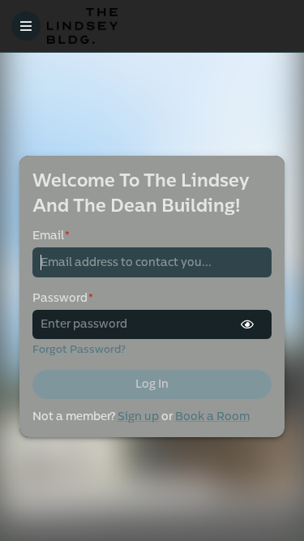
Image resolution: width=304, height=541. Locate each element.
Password (62, 298)
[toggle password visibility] (247, 324)
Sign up (138, 416)
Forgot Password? (79, 349)
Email (51, 235)
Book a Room (212, 416)
